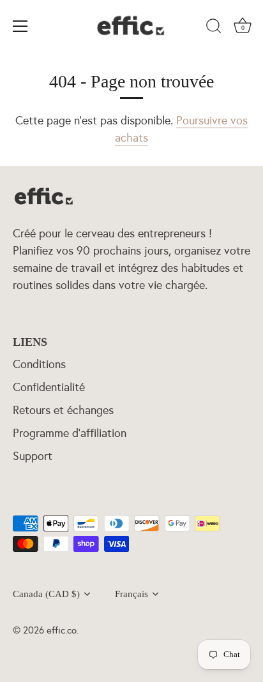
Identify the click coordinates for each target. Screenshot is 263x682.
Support (32, 456)
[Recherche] (214, 28)
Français (131, 593)
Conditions (39, 364)
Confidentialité (49, 387)
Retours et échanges (63, 410)
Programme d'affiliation (69, 433)
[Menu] (20, 26)
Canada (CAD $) (46, 593)
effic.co (62, 630)
